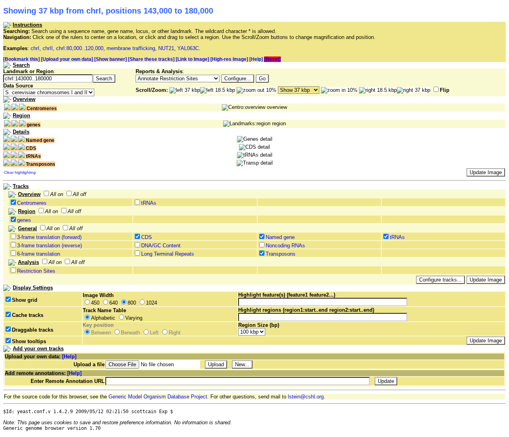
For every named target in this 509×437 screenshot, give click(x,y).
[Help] (256, 59)
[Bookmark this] (21, 59)
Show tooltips (29, 341)
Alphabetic (103, 318)
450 (95, 303)
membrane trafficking (131, 48)
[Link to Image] (192, 59)
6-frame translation (38, 254)
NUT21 (166, 48)
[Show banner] (110, 59)
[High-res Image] (229, 59)
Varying (133, 318)
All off (79, 194)
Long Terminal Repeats (167, 254)
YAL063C (188, 48)
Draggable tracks (32, 330)
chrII (48, 48)
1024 (151, 303)
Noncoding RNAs (285, 246)
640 (113, 303)
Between (101, 333)
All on (56, 194)
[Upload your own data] (67, 59)
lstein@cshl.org (306, 397)
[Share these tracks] (151, 59)
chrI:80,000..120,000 (79, 48)
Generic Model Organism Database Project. (159, 397)
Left (154, 333)
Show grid (24, 300)
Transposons (280, 254)
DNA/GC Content (161, 246)
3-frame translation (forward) (49, 237)
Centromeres (32, 203)
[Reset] (272, 59)
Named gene (280, 237)
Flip (444, 90)
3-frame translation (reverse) (49, 246)
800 (132, 303)
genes (24, 220)
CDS (146, 237)
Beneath (130, 333)
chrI (35, 48)
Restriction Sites (36, 271)
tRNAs (148, 203)
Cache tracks (27, 315)
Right (175, 333)
